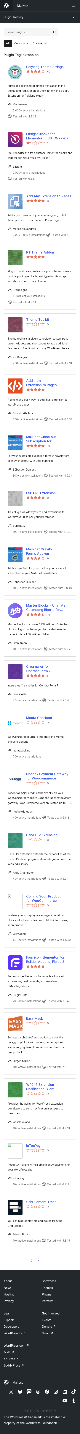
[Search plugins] (54, 32)
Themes (47, 1288)
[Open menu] (74, 5)
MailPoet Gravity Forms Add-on (39, 551)
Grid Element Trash (41, 1202)
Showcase (49, 1281)
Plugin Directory (13, 17)
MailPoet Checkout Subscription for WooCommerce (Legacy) (46, 439)
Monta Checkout (39, 718)
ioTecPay (33, 1146)
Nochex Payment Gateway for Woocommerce (47, 776)
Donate (49, 1326)
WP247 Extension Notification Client (40, 1087)
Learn (7, 1313)
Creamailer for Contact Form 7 (38, 668)
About (8, 1281)
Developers (11, 1326)
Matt (9, 1352)
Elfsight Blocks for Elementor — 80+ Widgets (47, 136)
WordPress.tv (15, 1333)
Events (46, 1320)
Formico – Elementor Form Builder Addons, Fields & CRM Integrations (47, 959)
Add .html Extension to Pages (41, 383)
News (8, 1288)
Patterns (48, 1301)
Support (9, 1320)
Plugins (46, 1294)
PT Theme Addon (40, 252)
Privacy (9, 1301)
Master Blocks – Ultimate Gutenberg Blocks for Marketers (45, 607)
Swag (47, 1333)
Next (46, 1260)
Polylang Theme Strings (45, 67)
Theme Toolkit (37, 320)
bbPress (11, 1359)
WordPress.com (16, 1345)
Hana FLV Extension (41, 835)
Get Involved (51, 1313)
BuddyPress (14, 1365)
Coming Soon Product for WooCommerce (43, 898)
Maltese (17, 1382)
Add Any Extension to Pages (48, 196)
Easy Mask (34, 1018)
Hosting (9, 1294)
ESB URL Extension (41, 493)
